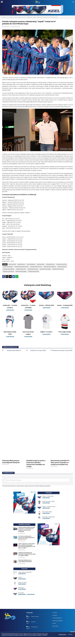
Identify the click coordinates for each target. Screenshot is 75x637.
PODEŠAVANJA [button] (62, 634)
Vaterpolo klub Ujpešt (21, 271)
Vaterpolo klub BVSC (61, 264)
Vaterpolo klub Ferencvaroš (21, 266)
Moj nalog (55, 626)
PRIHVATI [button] (70, 634)
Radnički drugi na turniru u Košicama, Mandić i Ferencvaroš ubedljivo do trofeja (35, 463)
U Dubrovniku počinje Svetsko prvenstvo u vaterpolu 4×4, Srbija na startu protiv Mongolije (26, 529)
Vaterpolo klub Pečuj (33, 269)
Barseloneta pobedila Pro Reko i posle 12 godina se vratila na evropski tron (60, 462)
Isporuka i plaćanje (58, 620)
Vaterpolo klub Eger (8, 266)
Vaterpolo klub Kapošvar (49, 266)
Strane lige (9, 17)
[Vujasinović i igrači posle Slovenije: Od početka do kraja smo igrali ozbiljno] (15, 554)
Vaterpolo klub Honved (36, 266)
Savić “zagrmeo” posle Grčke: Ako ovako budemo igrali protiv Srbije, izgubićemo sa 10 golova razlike (26, 546)
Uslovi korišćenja (57, 618)
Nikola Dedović (21, 264)
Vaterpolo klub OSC (21, 269)
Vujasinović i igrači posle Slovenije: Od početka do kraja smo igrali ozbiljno (26, 554)
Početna (3, 17)
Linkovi (54, 623)
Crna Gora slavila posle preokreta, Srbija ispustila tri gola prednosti (26, 538)
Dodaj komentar (16, 26)
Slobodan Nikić (40, 264)
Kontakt (55, 615)
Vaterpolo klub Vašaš (33, 271)
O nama (55, 612)
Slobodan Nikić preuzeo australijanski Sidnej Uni (10, 462)
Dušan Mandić (12, 264)
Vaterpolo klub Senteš (58, 269)
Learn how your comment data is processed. (37, 486)
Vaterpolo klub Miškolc (8, 269)
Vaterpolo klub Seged (45, 269)
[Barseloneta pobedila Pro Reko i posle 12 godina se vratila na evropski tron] (62, 404)
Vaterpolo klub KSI (62, 266)
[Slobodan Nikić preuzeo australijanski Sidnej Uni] (13, 404)
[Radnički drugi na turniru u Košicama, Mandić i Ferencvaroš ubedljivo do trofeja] (37, 404)
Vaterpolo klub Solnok (8, 271)
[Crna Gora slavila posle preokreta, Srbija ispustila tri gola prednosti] (15, 537)
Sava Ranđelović (31, 264)
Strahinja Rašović (50, 264)
